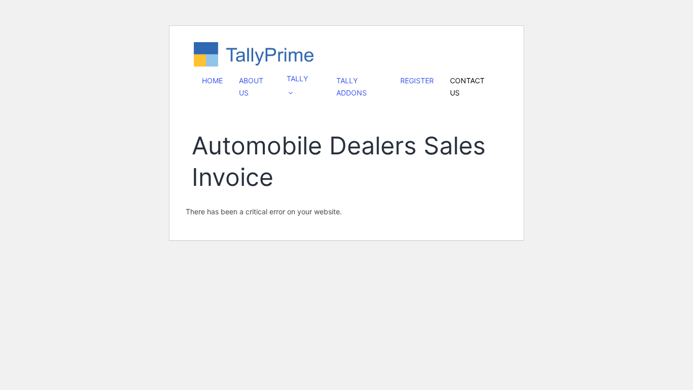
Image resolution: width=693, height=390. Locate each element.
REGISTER (417, 80)
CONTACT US (467, 86)
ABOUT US (251, 86)
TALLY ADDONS (351, 86)
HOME (212, 80)
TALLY (297, 78)
